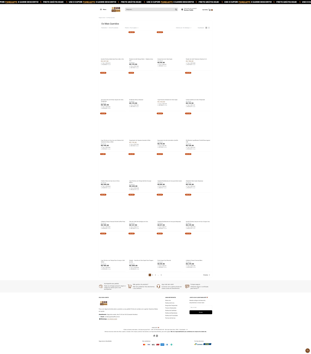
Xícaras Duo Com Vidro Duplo (165, 59)
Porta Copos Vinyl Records (164, 260)
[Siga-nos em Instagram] (157, 336)
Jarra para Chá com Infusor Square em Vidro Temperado (112, 100)
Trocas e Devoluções (170, 308)
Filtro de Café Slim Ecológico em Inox (138, 221)
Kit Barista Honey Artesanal (136, 99)
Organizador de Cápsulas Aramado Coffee (139, 140)
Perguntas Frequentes (171, 305)
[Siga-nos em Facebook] (154, 336)
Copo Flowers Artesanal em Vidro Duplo (167, 99)
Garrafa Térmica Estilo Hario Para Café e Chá (112, 59)
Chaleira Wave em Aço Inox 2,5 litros (110, 180)
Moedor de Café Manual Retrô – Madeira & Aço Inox (141, 59)
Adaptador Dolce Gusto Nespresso (194, 180)
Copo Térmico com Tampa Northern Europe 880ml (140, 181)
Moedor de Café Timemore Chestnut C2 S (196, 59)
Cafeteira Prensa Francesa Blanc (194, 260)
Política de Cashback (170, 310)
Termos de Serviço (170, 318)
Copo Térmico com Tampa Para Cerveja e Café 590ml (113, 261)
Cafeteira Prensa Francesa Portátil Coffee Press (113, 221)
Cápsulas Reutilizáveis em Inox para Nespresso (169, 221)
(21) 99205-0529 (112, 319)
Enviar (201, 312)
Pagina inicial (102, 17)
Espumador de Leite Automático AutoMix (168, 140)
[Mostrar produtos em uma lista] (209, 27)
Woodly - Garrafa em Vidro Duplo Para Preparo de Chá (141, 261)
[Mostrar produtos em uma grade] (206, 27)
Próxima (205, 275)
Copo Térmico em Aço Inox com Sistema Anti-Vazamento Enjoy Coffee (112, 141)
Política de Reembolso (171, 313)
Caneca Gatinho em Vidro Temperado (195, 99)
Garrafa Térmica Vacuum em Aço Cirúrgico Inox (198, 221)
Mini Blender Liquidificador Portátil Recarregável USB (198, 141)
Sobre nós (168, 300)
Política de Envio (169, 303)
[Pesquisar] (176, 9)
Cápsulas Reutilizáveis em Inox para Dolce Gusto (170, 180)
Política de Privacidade (171, 315)
